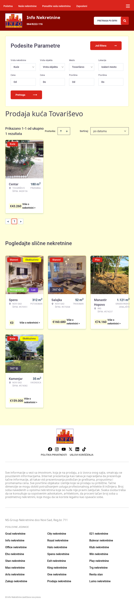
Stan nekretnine (15, 561)
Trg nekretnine (98, 567)
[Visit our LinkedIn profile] (77, 449)
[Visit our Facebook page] (50, 449)
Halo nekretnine (57, 547)
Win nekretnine (98, 554)
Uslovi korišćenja (81, 454)
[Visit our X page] (70, 449)
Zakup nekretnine (16, 581)
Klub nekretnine (99, 547)
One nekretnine (56, 574)
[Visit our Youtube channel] (64, 449)
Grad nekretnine (15, 533)
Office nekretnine (16, 547)
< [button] (8, 221)
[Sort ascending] (61, 131)
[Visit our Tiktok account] (84, 449)
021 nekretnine (98, 533)
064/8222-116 (35, 24)
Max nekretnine (15, 567)
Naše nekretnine (27, 6)
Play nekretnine (99, 561)
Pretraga (20, 94)
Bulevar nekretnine (101, 540)
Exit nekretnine (56, 561)
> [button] (20, 221)
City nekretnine (56, 533)
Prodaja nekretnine (59, 581)
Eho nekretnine (14, 554)
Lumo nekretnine (100, 581)
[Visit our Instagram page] (57, 449)
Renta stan (96, 574)
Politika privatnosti (54, 454)
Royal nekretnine (57, 540)
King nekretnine (57, 567)
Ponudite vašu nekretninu (56, 6)
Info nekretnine (14, 540)
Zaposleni (81, 6)
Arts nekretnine (15, 574)
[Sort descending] (66, 131)
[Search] (125, 21)
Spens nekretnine (58, 554)
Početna (8, 6)
